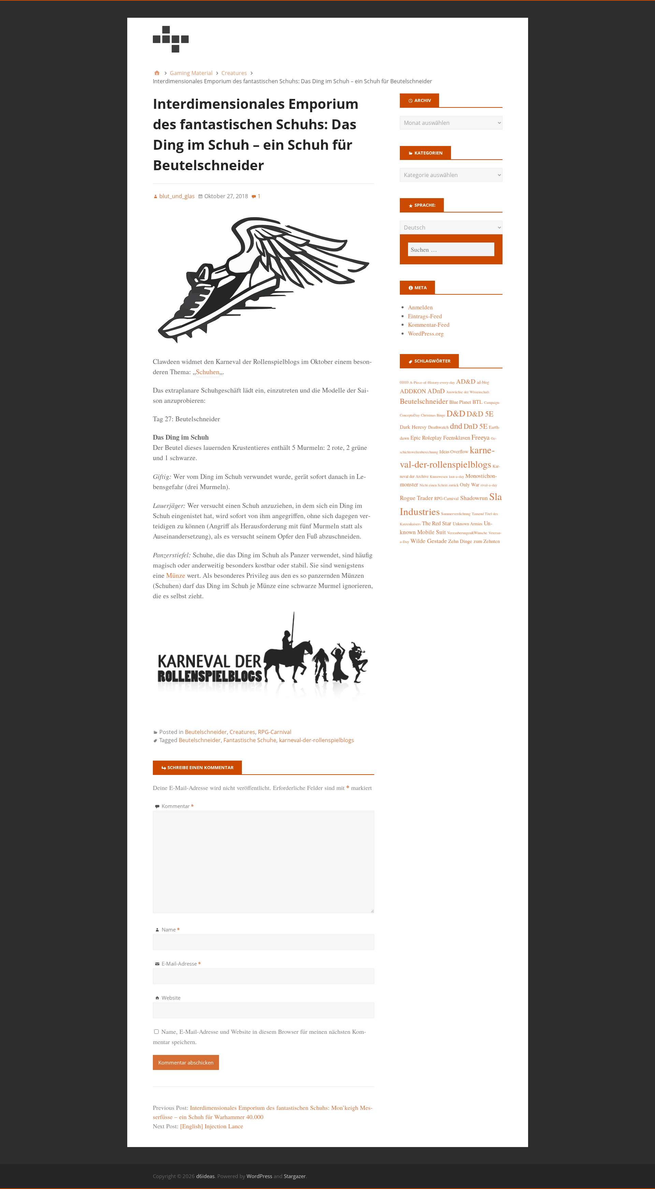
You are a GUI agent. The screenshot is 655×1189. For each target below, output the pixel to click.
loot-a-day (456, 476)
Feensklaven (456, 437)
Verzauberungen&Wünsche (467, 532)
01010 (404, 382)
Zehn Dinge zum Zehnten (474, 541)
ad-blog (483, 382)
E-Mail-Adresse (181, 963)
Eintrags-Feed (425, 316)
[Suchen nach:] (451, 249)
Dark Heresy (413, 426)
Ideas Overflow (453, 452)
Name (171, 929)
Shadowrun (474, 498)
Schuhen (207, 371)
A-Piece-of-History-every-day (432, 382)
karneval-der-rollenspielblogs (316, 740)
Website (171, 997)
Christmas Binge (433, 415)
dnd (456, 425)
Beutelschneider (206, 732)
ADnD (436, 390)
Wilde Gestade (428, 541)
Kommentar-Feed (429, 324)
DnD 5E (475, 426)
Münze (175, 575)
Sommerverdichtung (455, 513)
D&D (456, 413)
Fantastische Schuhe (249, 740)
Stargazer (295, 1176)
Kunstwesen (439, 476)
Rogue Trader (416, 498)
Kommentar (178, 806)
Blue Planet (460, 402)
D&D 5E (480, 414)
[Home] (157, 73)
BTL (477, 401)
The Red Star (436, 523)
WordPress (259, 1176)
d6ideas (205, 1176)
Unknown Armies (467, 523)
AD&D (466, 381)
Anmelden (420, 307)
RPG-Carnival (274, 732)
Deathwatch (438, 427)
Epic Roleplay (426, 437)
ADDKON (413, 391)
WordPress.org (426, 333)
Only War (469, 484)
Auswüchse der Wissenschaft (467, 392)
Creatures (242, 732)
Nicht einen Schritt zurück (439, 485)
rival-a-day (489, 484)
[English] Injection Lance (211, 1126)
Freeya (480, 437)
